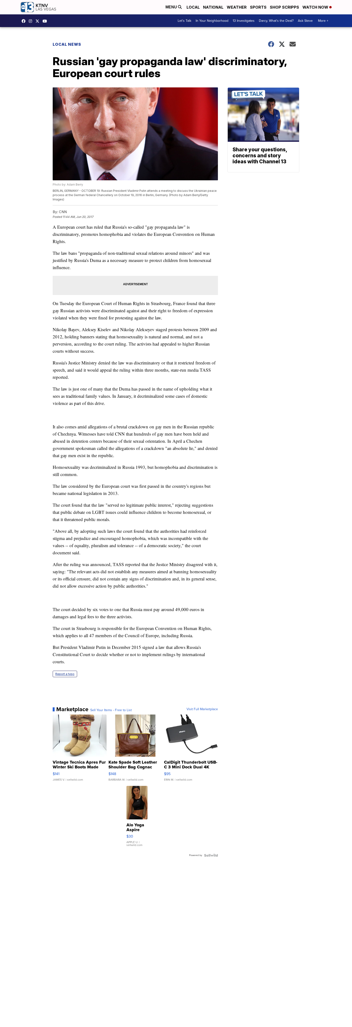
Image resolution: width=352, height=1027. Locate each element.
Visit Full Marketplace (202, 709)
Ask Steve (305, 20)
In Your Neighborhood (212, 20)
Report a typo (64, 674)
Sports (258, 7)
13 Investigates (244, 20)
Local (193, 7)
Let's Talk (184, 20)
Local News (67, 44)
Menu (171, 7)
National (213, 7)
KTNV (38, 21)
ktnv (31, 21)
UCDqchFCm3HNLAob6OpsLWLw (46, 21)
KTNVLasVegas (25, 21)
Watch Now (315, 7)
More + (323, 20)
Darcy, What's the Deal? (276, 20)
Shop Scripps (284, 7)
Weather (237, 7)
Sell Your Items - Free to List (111, 710)
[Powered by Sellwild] (211, 855)
